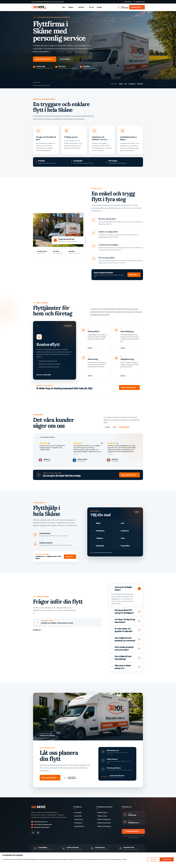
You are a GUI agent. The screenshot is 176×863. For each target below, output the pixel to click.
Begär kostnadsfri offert (44, 59)
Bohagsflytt (77, 812)
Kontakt (99, 7)
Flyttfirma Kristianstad (104, 823)
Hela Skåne (140, 84)
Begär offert (134, 274)
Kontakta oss (38, 630)
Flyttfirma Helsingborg (104, 826)
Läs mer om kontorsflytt (54, 375)
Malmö (121, 84)
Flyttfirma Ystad (102, 816)
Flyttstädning (78, 823)
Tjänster (70, 7)
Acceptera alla (166, 859)
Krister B (81, 459)
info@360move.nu (140, 1)
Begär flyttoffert (79, 826)
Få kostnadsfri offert (133, 831)
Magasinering (78, 819)
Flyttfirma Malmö (102, 812)
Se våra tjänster (65, 59)
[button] (138, 449)
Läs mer (91, 348)
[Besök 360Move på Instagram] (38, 833)
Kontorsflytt (77, 816)
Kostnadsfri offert (137, 7)
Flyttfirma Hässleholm (104, 819)
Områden (81, 7)
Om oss (91, 7)
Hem (63, 7)
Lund (125, 84)
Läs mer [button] (42, 454)
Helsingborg (132, 84)
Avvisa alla (153, 859)
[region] (88, 857)
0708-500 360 (128, 1)
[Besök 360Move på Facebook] (33, 833)
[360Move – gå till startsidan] (39, 7)
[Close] (174, 854)
